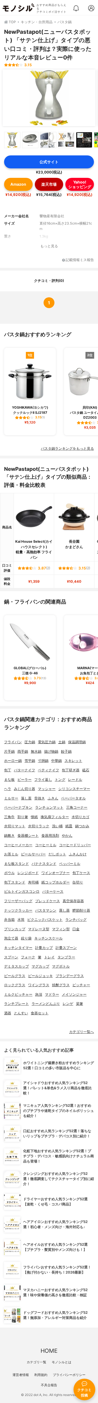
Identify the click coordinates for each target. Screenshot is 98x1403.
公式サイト (49, 161)
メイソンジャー (74, 994)
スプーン (11, 957)
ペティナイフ (48, 770)
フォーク (28, 957)
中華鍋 (56, 761)
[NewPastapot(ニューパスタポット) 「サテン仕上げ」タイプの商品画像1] (49, 97)
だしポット (57, 854)
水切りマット (14, 826)
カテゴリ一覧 (36, 1362)
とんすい (21, 1013)
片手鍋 (9, 751)
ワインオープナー (55, 873)
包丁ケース (81, 873)
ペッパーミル (69, 864)
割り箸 (22, 817)
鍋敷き (9, 836)
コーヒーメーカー (18, 845)
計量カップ (44, 948)
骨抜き (39, 798)
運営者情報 (21, 1375)
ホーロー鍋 (13, 761)
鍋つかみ (82, 826)
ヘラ (7, 789)
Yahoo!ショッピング (79, 184)
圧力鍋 (29, 742)
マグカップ (40, 966)
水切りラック (38, 826)
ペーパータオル (73, 798)
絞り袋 (26, 938)
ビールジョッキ (40, 976)
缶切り (77, 882)
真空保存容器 (73, 901)
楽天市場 (49, 184)
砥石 (85, 770)
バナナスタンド (44, 864)
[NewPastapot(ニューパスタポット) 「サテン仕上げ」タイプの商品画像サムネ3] (48, 140)
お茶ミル (11, 854)
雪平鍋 (29, 761)
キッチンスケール (48, 938)
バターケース (52, 891)
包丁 (7, 770)
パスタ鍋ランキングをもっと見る (67, 448)
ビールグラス (14, 976)
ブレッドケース (47, 901)
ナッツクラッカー (18, 910)
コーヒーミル (45, 845)
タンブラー (66, 957)
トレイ (49, 957)
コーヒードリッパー (75, 845)
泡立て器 (11, 938)
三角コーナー (76, 807)
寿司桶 (33, 882)
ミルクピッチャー (18, 994)
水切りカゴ (80, 817)
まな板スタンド (16, 864)
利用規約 (40, 1375)
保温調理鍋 (77, 742)
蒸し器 (64, 910)
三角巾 (9, 817)
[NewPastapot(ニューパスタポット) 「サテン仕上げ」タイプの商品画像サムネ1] (12, 140)
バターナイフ (24, 770)
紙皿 (68, 826)
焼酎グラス (61, 985)
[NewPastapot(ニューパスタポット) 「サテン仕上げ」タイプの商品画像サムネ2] (30, 140)
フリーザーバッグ (18, 901)
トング (60, 780)
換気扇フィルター (55, 817)
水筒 (20, 920)
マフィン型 (61, 929)
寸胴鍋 (43, 761)
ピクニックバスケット (45, 920)
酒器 (7, 1013)
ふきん (53, 798)
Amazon (18, 184)
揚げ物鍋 (51, 751)
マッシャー (47, 789)
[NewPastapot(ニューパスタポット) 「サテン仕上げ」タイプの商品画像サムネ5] (84, 140)
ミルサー (11, 798)
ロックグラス (14, 985)
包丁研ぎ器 (70, 770)
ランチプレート (16, 1004)
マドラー (52, 994)
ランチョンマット (49, 807)
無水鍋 (36, 751)
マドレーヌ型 (38, 929)
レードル (75, 780)
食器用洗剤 (50, 836)
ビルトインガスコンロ (21, 891)
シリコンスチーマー (74, 789)
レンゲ (68, 1004)
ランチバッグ (76, 920)
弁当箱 (9, 920)
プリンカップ (14, 929)
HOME (49, 1350)
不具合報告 (49, 1385)
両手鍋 (22, 751)
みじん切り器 (24, 789)
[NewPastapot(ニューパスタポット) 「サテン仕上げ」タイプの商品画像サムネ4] (66, 140)
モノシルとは (61, 1362)
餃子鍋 (66, 751)
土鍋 (61, 742)
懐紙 (34, 817)
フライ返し (43, 780)
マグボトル (61, 966)
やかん (67, 836)
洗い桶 (57, 826)
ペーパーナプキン (18, 807)
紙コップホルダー (55, 882)
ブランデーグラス (70, 976)
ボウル (9, 873)
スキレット (73, 761)
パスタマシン (45, 910)
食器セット (39, 1013)
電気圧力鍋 (47, 742)
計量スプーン (66, 948)
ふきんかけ (78, 854)
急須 (38, 994)
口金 (75, 929)
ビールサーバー (33, 854)
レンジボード (28, 873)
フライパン (13, 742)
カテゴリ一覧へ (81, 1032)
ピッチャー (81, 985)
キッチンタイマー (18, 948)
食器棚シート (28, 836)
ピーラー (24, 780)
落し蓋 (26, 798)
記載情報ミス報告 (80, 260)
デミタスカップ (16, 966)
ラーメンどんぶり (46, 1004)
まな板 (9, 780)
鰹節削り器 (81, 910)
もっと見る (49, 246)
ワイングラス (38, 985)
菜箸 (79, 1004)
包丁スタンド (14, 882)
